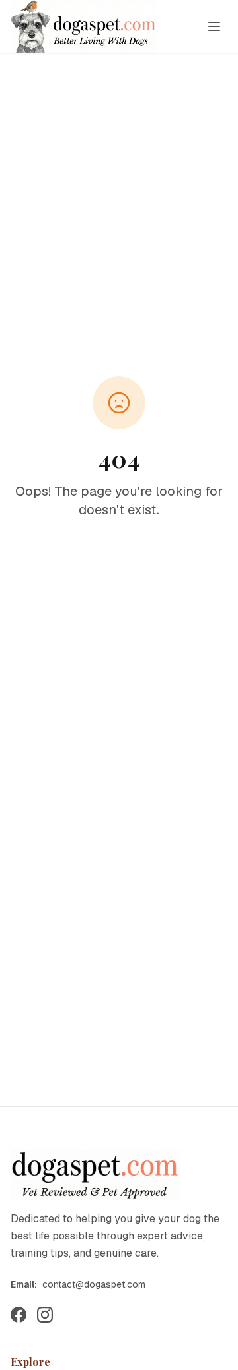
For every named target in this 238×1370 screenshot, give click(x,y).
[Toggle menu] (214, 26)
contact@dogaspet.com (93, 1284)
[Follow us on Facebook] (18, 1315)
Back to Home (127, 555)
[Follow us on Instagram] (45, 1315)
